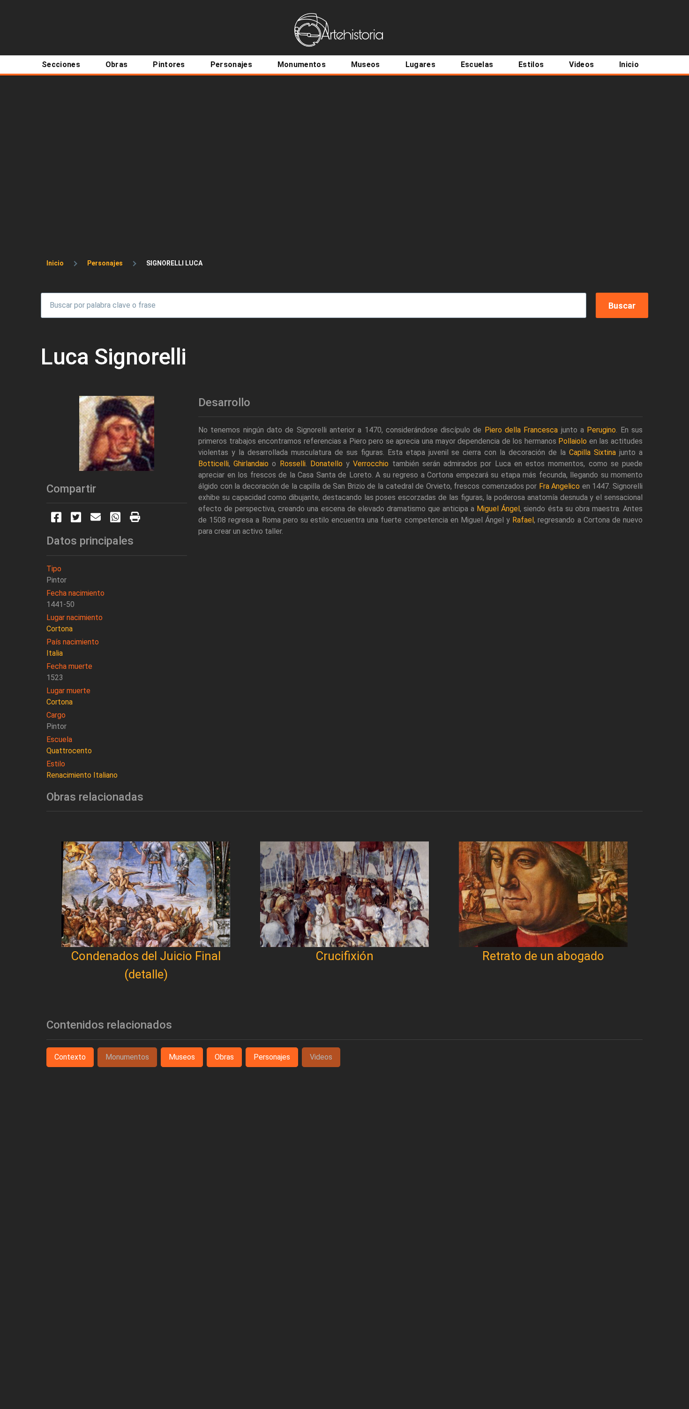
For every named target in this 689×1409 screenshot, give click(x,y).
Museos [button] (182, 1057)
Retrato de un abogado (543, 956)
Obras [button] (224, 1057)
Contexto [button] (70, 1057)
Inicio (55, 263)
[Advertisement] (344, 146)
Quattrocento (69, 750)
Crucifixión (344, 956)
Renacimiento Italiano (82, 775)
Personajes (105, 263)
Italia (54, 653)
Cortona (59, 628)
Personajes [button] (272, 1057)
